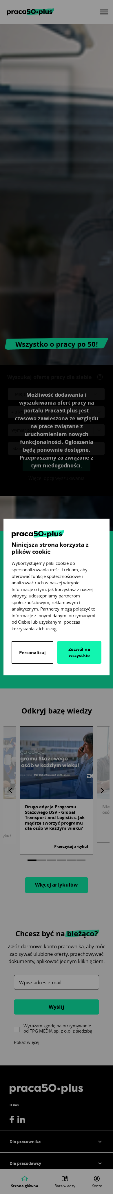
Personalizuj (32, 653)
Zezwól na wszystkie (79, 652)
